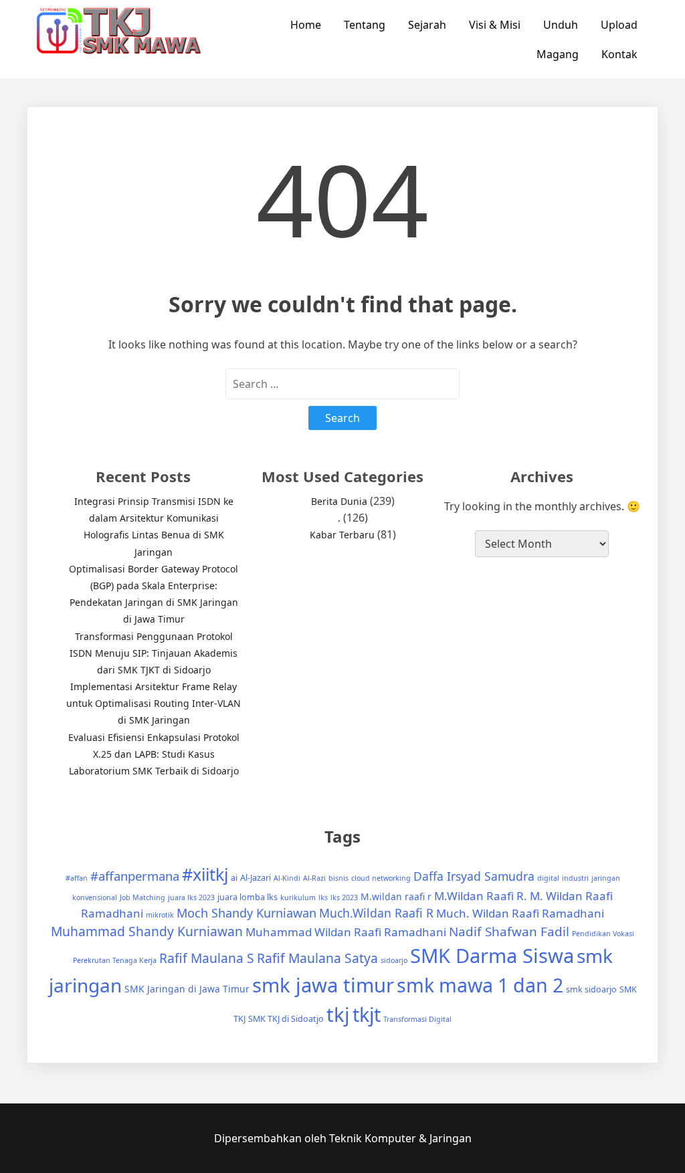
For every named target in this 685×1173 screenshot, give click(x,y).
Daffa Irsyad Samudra (473, 876)
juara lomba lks (247, 897)
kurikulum (298, 897)
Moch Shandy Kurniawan (246, 913)
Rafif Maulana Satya (317, 958)
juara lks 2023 (191, 897)
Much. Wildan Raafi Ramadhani (520, 913)
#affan (77, 878)
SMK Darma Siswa (492, 955)
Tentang (364, 24)
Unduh (560, 24)
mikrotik (160, 915)
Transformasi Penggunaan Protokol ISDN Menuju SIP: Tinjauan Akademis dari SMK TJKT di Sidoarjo (153, 653)
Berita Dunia (339, 501)
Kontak (619, 54)
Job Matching (142, 897)
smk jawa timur (323, 985)
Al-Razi (314, 878)
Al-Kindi (287, 878)
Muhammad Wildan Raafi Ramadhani (346, 932)
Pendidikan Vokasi (603, 933)
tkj (338, 1014)
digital (548, 878)
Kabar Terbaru (342, 534)
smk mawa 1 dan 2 (480, 985)
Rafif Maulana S (206, 958)
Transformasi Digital (417, 1019)
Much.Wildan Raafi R (376, 913)
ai (234, 877)
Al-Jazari (255, 877)
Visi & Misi (494, 24)
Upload (619, 24)
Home (305, 24)
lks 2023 (344, 897)
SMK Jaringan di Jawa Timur (187, 988)
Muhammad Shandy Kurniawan (147, 931)
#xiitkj (205, 874)
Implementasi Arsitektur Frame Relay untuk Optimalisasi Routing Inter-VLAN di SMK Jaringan (153, 703)
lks (323, 897)
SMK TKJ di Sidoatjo (286, 1019)
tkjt (367, 1014)
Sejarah (427, 24)
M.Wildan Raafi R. (480, 895)
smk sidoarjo (591, 989)
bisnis (338, 878)
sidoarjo (394, 960)
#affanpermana (134, 875)
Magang (557, 54)
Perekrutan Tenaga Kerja (115, 960)
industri (575, 878)
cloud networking (381, 878)
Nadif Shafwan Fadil (509, 931)
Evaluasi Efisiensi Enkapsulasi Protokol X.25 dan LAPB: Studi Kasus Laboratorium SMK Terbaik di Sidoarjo (153, 754)
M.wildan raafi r (396, 896)
